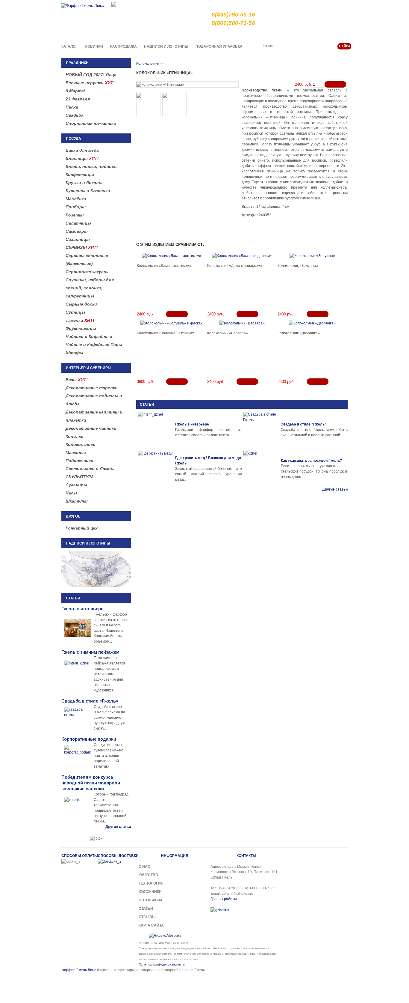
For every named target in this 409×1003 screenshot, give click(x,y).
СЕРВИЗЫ (82, 247)
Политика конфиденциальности (162, 964)
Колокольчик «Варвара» (227, 333)
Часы (71, 493)
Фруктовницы (81, 328)
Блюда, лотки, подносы (92, 166)
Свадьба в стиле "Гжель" (303, 424)
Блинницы (82, 158)
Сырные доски (81, 304)
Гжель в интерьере (192, 424)
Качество (240, 34)
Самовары (77, 231)
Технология (151, 883)
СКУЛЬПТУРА (80, 476)
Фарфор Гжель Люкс (78, 970)
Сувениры (76, 484)
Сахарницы (78, 239)
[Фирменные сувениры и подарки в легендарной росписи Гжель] (113, 3)
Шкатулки (77, 501)
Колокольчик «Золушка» (298, 266)
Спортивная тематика (91, 123)
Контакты (342, 34)
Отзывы (147, 917)
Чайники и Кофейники (89, 336)
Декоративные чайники (91, 428)
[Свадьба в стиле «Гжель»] (261, 430)
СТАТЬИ (147, 404)
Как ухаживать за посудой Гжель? (311, 460)
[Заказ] (335, 84)
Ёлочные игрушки (90, 82)
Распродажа (123, 46)
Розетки (75, 215)
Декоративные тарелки (92, 387)
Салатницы (78, 223)
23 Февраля (78, 99)
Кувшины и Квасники (88, 190)
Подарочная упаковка (219, 46)
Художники (150, 892)
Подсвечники (79, 460)
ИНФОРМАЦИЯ (174, 856)
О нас (221, 34)
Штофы (74, 352)
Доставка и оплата (272, 34)
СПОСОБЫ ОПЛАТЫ (79, 856)
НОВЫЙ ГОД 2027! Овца (91, 74)
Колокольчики (81, 444)
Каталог (69, 46)
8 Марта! (75, 90)
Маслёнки (76, 198)
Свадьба (75, 115)
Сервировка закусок (87, 271)
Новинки (94, 46)
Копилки (75, 436)
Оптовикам (150, 900)
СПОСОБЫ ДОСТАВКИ (118, 856)
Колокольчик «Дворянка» (299, 333)
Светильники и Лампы (90, 468)
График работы (223, 899)
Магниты (76, 452)
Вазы (77, 379)
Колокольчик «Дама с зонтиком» (164, 266)
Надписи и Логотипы (166, 46)
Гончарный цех (82, 528)
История (302, 34)
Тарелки (80, 320)
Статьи (322, 34)
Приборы (76, 206)
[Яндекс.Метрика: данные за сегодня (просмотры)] (165, 935)
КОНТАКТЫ (246, 856)
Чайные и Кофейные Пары (94, 344)
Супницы (75, 312)
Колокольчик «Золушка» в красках (165, 333)
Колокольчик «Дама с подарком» (234, 266)
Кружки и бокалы (84, 182)
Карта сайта (151, 925)
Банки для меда (82, 150)
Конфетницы (80, 174)
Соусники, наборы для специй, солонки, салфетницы (90, 287)
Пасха (72, 107)
